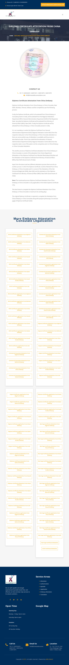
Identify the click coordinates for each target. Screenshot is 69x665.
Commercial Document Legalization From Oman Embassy (50, 294)
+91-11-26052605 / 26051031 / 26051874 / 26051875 (35, 93)
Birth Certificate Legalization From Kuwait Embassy (19, 316)
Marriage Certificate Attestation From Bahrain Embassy (50, 432)
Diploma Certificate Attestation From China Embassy (32, 35)
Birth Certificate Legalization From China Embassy (19, 309)
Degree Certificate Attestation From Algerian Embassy (49, 324)
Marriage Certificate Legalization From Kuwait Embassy (50, 506)
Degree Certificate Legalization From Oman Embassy (19, 424)
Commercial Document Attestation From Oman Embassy (49, 235)
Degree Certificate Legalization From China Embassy (19, 409)
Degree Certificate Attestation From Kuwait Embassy (49, 346)
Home (11, 35)
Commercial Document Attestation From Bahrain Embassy (19, 361)
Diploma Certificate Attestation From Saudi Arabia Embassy (19, 498)
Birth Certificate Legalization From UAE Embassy (19, 346)
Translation (43, 594)
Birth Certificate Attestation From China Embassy (19, 250)
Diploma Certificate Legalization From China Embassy (19, 528)
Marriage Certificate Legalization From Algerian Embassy (50, 484)
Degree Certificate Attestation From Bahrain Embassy (49, 331)
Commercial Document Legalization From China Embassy (50, 279)
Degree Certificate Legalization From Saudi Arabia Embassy (19, 439)
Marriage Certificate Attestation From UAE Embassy (50, 476)
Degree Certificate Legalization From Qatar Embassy (19, 432)
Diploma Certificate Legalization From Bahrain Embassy (19, 521)
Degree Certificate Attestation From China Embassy (50, 339)
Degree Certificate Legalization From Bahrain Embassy (19, 402)
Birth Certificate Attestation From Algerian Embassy (19, 235)
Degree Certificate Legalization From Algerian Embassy (19, 395)
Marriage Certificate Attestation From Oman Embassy (49, 454)
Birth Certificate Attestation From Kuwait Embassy (19, 257)
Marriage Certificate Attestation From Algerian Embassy (50, 424)
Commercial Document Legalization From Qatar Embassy (50, 302)
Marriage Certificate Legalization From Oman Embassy (50, 513)
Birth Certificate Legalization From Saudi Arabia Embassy (19, 339)
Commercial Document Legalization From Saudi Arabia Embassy (50, 309)
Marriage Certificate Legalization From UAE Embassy (49, 536)
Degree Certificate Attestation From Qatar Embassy (50, 361)
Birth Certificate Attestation (49, 548)
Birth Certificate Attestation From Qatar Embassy (19, 272)
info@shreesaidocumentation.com (52, 4)
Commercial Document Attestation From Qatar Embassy (49, 242)
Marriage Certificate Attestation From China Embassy (49, 439)
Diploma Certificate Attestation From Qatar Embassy (19, 491)
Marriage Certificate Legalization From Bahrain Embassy (50, 491)
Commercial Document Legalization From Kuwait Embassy (50, 287)
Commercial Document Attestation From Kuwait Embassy (19, 376)
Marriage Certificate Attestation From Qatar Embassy (49, 461)
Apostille (42, 586)
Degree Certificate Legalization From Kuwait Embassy (19, 417)
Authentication (44, 584)
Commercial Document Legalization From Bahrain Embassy (50, 272)
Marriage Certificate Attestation (49, 542)
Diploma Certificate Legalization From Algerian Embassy (19, 513)
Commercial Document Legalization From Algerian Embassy (50, 264)
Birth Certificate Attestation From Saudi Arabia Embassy (19, 279)
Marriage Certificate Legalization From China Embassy (50, 498)
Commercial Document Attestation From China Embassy (19, 368)
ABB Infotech (49, 659)
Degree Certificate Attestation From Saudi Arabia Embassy (50, 368)
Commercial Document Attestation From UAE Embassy (49, 257)
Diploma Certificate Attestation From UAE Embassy (19, 506)
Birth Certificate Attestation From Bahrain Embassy (19, 242)
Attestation (43, 581)
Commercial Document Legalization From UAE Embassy (50, 316)
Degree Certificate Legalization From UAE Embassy (19, 447)
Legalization (43, 589)
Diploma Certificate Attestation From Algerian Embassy (19, 454)
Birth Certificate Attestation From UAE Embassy (19, 287)
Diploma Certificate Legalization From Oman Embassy (49, 395)
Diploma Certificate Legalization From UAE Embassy (49, 417)
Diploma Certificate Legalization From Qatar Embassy (49, 402)
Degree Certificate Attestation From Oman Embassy (50, 353)
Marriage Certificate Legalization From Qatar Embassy (50, 521)
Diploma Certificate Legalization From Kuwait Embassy (19, 536)
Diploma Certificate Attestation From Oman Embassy (19, 484)
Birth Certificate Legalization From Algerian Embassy (19, 294)
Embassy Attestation (46, 592)
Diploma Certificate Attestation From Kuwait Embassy (19, 476)
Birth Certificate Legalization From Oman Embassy (19, 324)
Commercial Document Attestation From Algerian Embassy (19, 353)
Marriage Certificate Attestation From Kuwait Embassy (50, 447)
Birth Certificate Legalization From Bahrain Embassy (19, 302)
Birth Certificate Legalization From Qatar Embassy (19, 331)
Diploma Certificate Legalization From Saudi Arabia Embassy (49, 409)
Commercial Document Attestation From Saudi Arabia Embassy (49, 250)
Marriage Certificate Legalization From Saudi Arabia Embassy (50, 528)
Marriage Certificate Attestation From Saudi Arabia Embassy (49, 469)
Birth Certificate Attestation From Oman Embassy (19, 264)
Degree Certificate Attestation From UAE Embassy (49, 376)
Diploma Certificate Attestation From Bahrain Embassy (19, 461)
